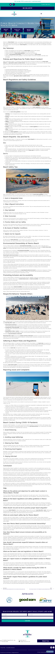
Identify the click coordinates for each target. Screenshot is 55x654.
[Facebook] (11, 4)
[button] (41, 13)
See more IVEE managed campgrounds (27, 1)
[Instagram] (14, 4)
